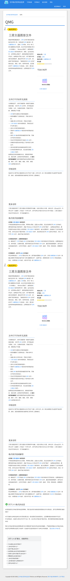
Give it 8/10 (48, 63)
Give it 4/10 (42, 63)
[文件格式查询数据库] (7, 2)
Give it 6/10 (45, 63)
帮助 (51, 2)
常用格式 (37, 2)
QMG (22, 40)
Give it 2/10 (39, 63)
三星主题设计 (14, 123)
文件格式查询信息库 (17, 2)
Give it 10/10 (51, 63)
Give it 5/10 (43, 63)
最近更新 (44, 2)
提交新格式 (57, 6)
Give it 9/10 (49, 63)
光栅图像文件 (12, 44)
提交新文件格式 (54, 528)
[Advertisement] (21, 85)
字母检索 (29, 2)
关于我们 (62, 576)
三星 (21, 44)
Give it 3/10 (41, 63)
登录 (64, 6)
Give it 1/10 (38, 63)
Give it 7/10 (46, 63)
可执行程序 (42, 70)
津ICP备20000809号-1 (53, 576)
